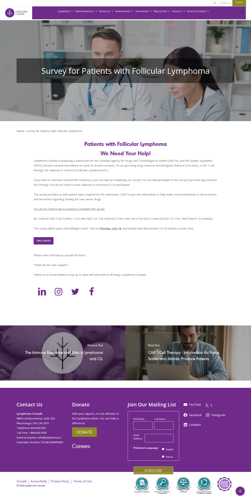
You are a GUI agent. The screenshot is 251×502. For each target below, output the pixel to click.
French (169, 457)
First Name (139, 419)
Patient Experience (84, 11)
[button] (43, 240)
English (169, 449)
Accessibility (39, 481)
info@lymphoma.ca (49, 437)
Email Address (138, 437)
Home (20, 131)
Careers (81, 446)
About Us (177, 11)
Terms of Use (82, 481)
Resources (104, 11)
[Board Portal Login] (224, 496)
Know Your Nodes (196, 11)
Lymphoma (64, 11)
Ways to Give (160, 11)
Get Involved (141, 11)
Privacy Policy (60, 481)
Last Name (160, 419)
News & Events (122, 11)
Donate (84, 432)
